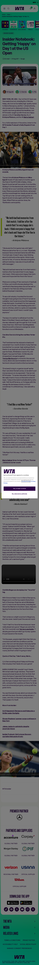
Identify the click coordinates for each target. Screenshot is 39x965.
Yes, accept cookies (19, 488)
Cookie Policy (26, 481)
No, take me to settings (19, 493)
